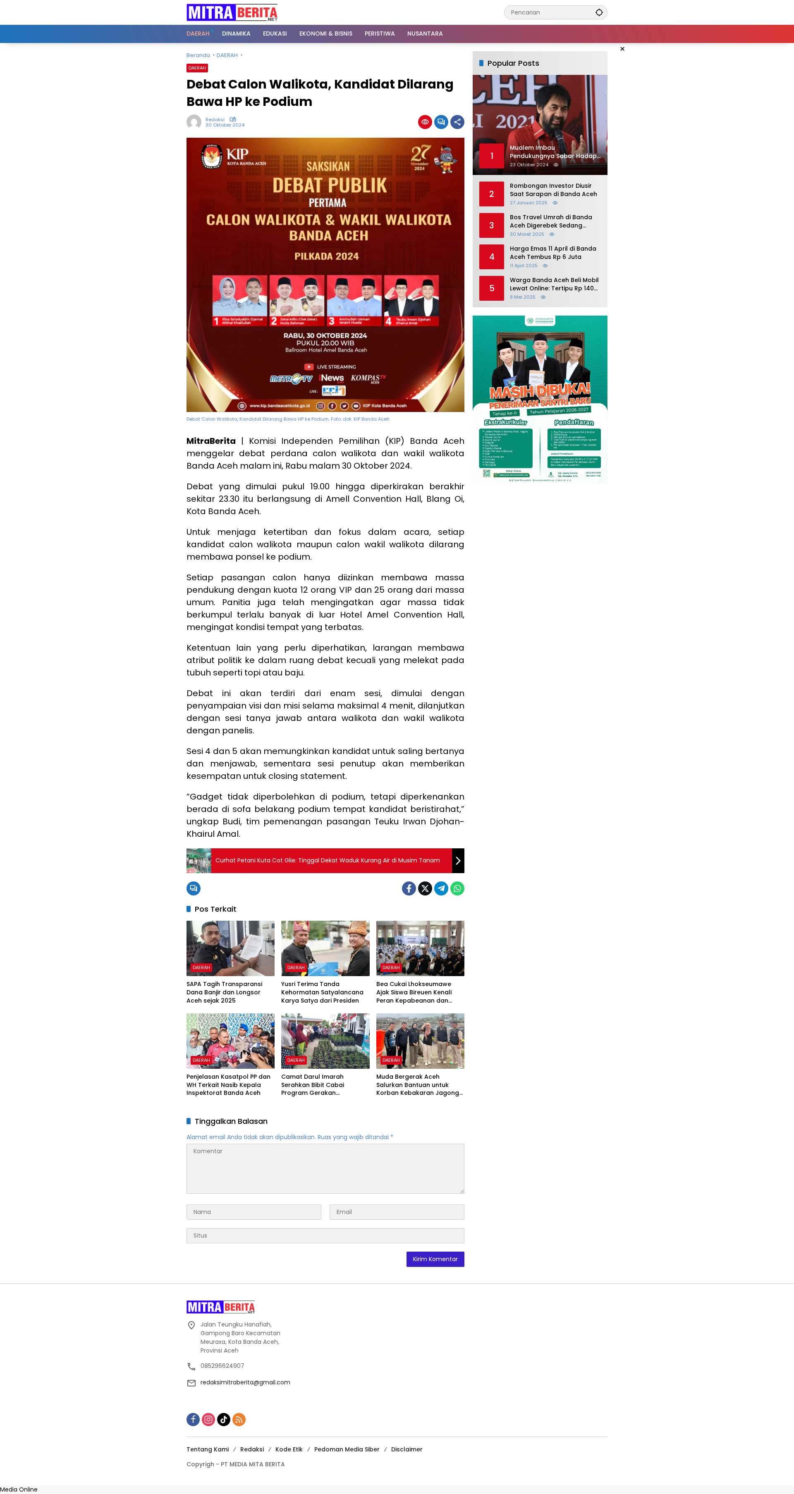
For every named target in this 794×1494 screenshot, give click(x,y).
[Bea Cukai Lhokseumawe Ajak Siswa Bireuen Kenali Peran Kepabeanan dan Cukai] (420, 948)
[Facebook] (409, 888)
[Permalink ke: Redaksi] (196, 122)
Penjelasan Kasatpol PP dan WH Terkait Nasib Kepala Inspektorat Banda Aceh (228, 1085)
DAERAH (197, 68)
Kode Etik (289, 1449)
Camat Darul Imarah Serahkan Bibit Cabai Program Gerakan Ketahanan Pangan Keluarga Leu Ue (325, 1085)
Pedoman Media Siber (347, 1449)
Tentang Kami (208, 1449)
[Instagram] (208, 1419)
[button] (599, 12)
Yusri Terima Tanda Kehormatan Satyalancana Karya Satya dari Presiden (322, 992)
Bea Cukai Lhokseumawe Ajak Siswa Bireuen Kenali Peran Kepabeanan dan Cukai (414, 992)
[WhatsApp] (457, 888)
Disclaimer (407, 1449)
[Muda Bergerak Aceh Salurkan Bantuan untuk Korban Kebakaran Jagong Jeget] (420, 1041)
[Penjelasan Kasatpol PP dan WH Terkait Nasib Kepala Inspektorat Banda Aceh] (231, 1041)
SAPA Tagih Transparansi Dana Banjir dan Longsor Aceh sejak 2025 (224, 992)
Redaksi (215, 119)
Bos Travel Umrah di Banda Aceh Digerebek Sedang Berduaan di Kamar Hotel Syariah (551, 221)
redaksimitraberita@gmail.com (245, 1382)
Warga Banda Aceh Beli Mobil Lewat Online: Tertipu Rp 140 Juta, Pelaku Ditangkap (554, 284)
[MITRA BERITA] (232, 12)
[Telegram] (441, 888)
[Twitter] (425, 888)
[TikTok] (223, 1419)
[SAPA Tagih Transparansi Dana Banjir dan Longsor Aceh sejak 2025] (231, 948)
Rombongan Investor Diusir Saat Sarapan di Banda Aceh (553, 190)
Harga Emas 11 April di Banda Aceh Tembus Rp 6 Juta (553, 253)
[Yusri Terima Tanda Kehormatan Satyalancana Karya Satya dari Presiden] (325, 948)
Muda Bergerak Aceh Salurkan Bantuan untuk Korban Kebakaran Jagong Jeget (417, 1085)
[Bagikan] (457, 122)
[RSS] (239, 1419)
